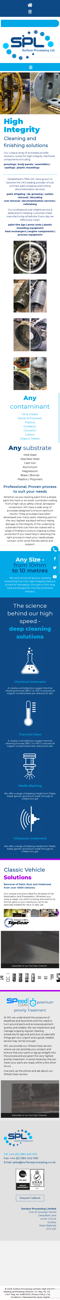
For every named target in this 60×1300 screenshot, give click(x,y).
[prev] (7, 97)
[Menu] (30, 11)
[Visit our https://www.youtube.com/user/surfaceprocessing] (55, 577)
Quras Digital (43, 1297)
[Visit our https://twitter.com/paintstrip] (55, 568)
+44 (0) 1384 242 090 (24, 1158)
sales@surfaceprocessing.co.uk (34, 1162)
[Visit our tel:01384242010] (55, 550)
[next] (52, 97)
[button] (30, 1198)
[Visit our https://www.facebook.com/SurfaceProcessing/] (55, 559)
